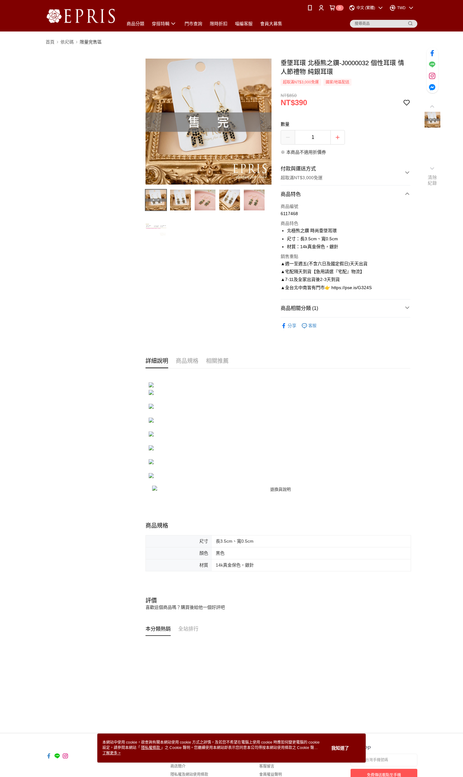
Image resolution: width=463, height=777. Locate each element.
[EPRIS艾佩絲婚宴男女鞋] (81, 16)
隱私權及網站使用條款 (189, 774)
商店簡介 (178, 766)
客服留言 (266, 766)
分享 (292, 325)
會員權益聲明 (270, 774)
